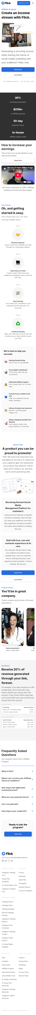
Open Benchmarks (8, 972)
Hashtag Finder (7, 905)
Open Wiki (22, 880)
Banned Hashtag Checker (7, 914)
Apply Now (18, 69)
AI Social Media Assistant (7, 945)
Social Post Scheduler (6, 880)
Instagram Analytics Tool (9, 890)
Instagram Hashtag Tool (8, 874)
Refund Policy (24, 976)
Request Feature (24, 887)
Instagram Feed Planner (7, 939)
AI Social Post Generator (7, 984)
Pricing (21, 873)
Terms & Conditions (25, 891)
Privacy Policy (24, 972)
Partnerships (23, 961)
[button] (33, 3)
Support (22, 958)
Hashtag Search (7, 902)
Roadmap (22, 876)
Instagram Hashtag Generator (8, 990)
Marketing (22, 965)
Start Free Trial (23, 3)
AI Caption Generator (9, 979)
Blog (3, 958)
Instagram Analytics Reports (9, 920)
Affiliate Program (8, 968)
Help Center (6, 965)
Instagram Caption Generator (8, 997)
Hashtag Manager (8, 909)
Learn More (18, 75)
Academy (5, 961)
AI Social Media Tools (9, 885)
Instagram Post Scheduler (7, 926)
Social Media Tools (8, 976)
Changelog (22, 883)
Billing (21, 968)
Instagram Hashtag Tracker (8, 933)
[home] (6, 3)
